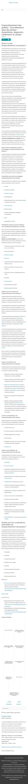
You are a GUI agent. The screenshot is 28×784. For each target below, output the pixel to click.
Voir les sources (5, 597)
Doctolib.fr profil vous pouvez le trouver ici (12, 747)
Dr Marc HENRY (6, 716)
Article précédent (9, 702)
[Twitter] (8, 40)
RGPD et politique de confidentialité (11, 760)
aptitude (4, 36)
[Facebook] (4, 40)
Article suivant (19, 702)
